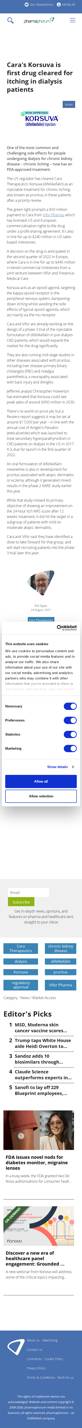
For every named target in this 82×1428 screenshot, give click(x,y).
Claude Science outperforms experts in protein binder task (41, 1078)
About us (33, 1340)
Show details (57, 767)
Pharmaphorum (16, 1347)
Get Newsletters (42, 4)
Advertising (49, 1340)
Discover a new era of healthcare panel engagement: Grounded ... (35, 1258)
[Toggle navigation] (12, 20)
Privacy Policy (36, 1368)
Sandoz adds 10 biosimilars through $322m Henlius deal (37, 1062)
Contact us (34, 1349)
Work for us (65, 1377)
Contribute (34, 1359)
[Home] (39, 20)
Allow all (41, 781)
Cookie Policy (53, 1359)
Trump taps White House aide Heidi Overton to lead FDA (43, 1046)
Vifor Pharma (53, 214)
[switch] (70, 720)
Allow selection (41, 796)
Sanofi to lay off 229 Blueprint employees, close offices (39, 1093)
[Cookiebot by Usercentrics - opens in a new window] (58, 628)
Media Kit (68, 4)
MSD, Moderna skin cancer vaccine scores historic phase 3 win (39, 1031)
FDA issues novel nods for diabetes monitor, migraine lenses (37, 1162)
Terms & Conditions (41, 1377)
